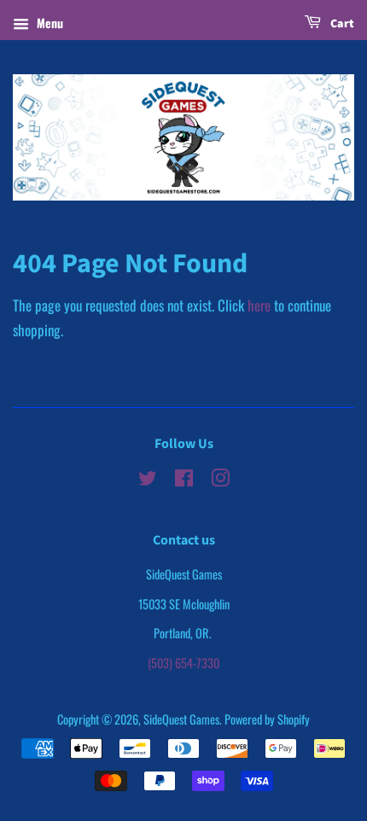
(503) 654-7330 (183, 663)
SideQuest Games (181, 719)
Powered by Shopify (267, 719)
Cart (341, 23)
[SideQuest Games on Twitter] (147, 480)
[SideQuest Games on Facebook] (184, 480)
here (259, 305)
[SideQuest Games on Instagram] (220, 480)
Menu (48, 23)
